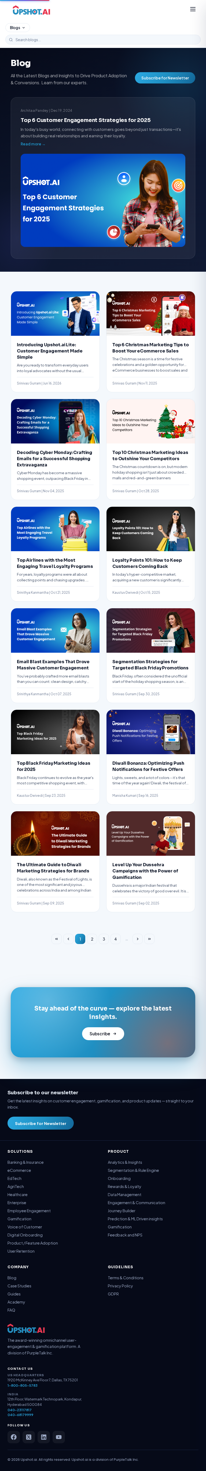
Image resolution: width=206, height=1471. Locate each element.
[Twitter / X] (29, 1437)
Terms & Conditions (126, 1277)
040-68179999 (20, 1415)
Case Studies (19, 1285)
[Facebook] (14, 1437)
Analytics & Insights (125, 1162)
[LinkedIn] (44, 1437)
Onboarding (119, 1178)
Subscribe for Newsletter (165, 77)
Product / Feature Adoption (33, 1243)
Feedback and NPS (125, 1234)
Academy (16, 1301)
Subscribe (100, 1033)
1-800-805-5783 (23, 1385)
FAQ (11, 1310)
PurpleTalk (123, 1459)
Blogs (15, 27)
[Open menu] (192, 10)
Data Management (124, 1194)
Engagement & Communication (136, 1202)
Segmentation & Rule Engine (133, 1170)
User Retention (21, 1251)
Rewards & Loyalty (124, 1186)
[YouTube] (59, 1437)
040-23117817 (20, 1410)
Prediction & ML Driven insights (135, 1218)
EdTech (14, 1178)
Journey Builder (121, 1210)
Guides (14, 1293)
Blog (12, 1277)
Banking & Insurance (26, 1162)
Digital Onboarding (25, 1234)
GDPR (113, 1293)
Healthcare (18, 1194)
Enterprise (17, 1202)
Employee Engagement (29, 1210)
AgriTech (16, 1186)
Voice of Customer (25, 1226)
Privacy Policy (120, 1285)
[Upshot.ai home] (31, 10)
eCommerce (19, 1170)
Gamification (19, 1218)
